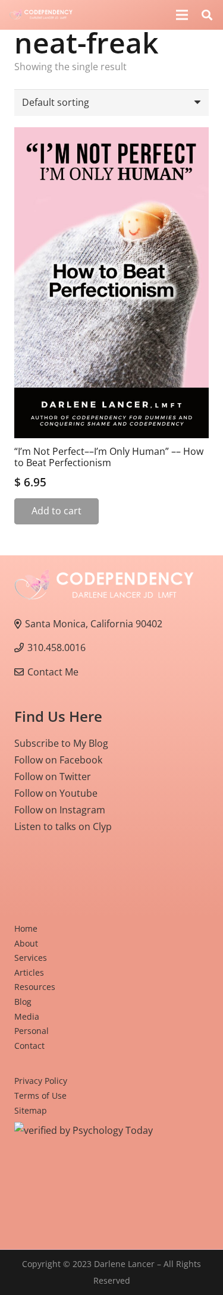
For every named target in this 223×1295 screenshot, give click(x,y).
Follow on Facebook (58, 759)
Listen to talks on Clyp (63, 826)
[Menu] (182, 15)
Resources (34, 986)
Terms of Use (40, 1095)
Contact (29, 1045)
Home (25, 928)
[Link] (41, 15)
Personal (31, 1030)
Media (26, 1016)
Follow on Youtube (56, 793)
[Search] (207, 15)
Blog (23, 1001)
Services (30, 957)
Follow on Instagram (59, 809)
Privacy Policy (40, 1080)
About (26, 943)
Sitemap (30, 1110)
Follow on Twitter (52, 776)
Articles (29, 972)
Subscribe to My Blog (61, 743)
